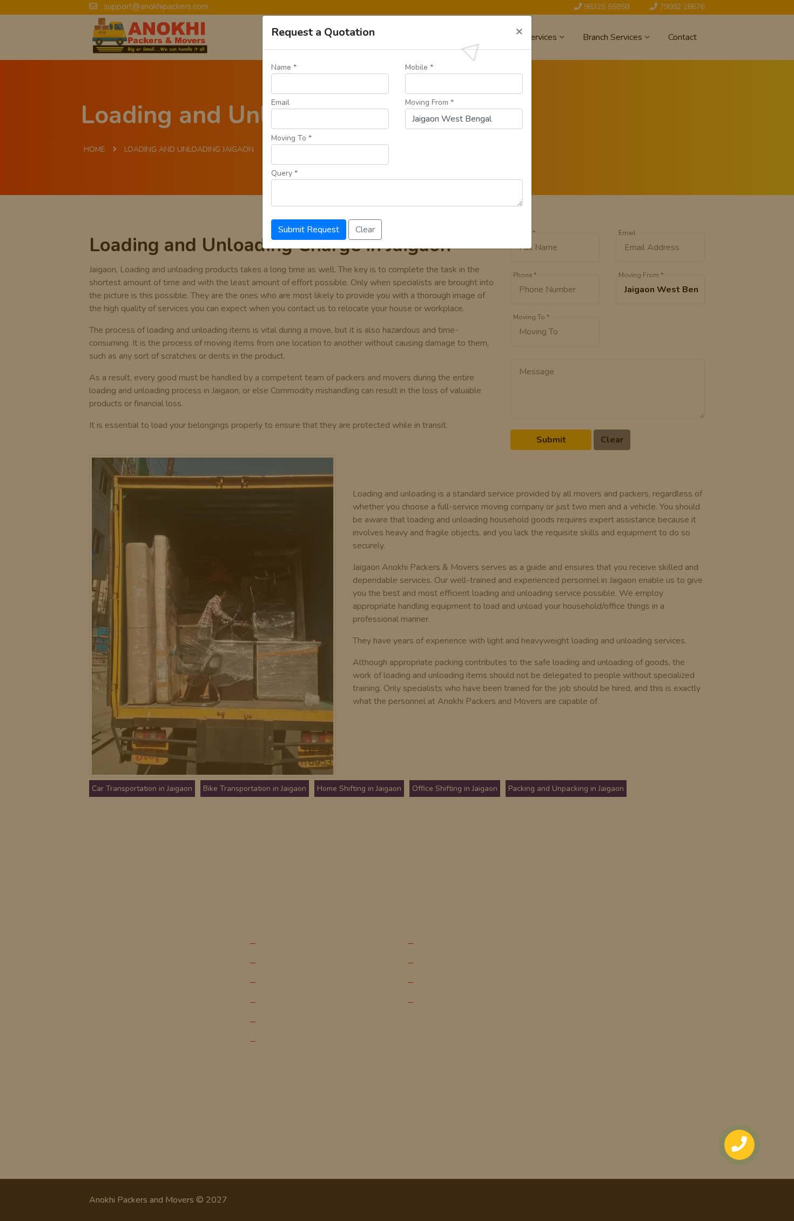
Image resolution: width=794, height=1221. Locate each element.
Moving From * (429, 102)
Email (280, 102)
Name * (284, 67)
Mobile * (419, 67)
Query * (284, 173)
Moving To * (291, 138)
